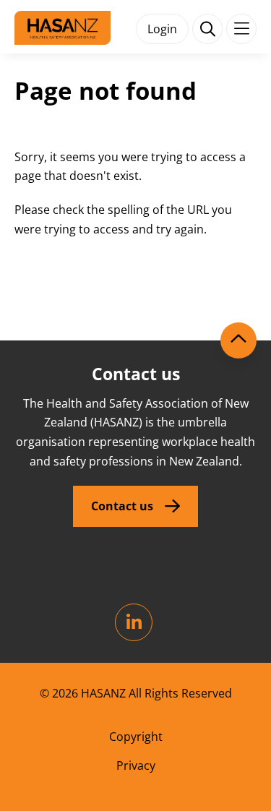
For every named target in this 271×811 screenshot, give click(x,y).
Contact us (122, 506)
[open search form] (207, 29)
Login (162, 29)
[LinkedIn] (133, 622)
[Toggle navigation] (241, 29)
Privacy (135, 765)
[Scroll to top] (238, 340)
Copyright (136, 737)
